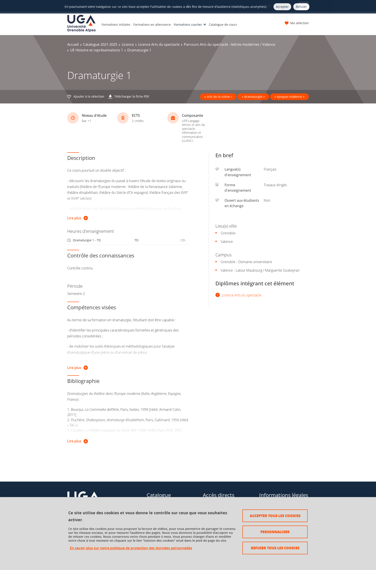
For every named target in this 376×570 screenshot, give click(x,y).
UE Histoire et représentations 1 (96, 50)
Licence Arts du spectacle (159, 44)
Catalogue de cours (223, 24)
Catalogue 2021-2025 (100, 44)
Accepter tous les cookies (275, 515)
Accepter (282, 7)
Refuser (301, 7)
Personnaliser (275, 531)
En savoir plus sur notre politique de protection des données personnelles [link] (131, 548)
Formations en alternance (152, 24)
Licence (128, 44)
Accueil (73, 44)
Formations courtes (188, 24)
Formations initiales (116, 24)
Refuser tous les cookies (275, 547)
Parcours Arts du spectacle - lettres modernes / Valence (229, 44)
